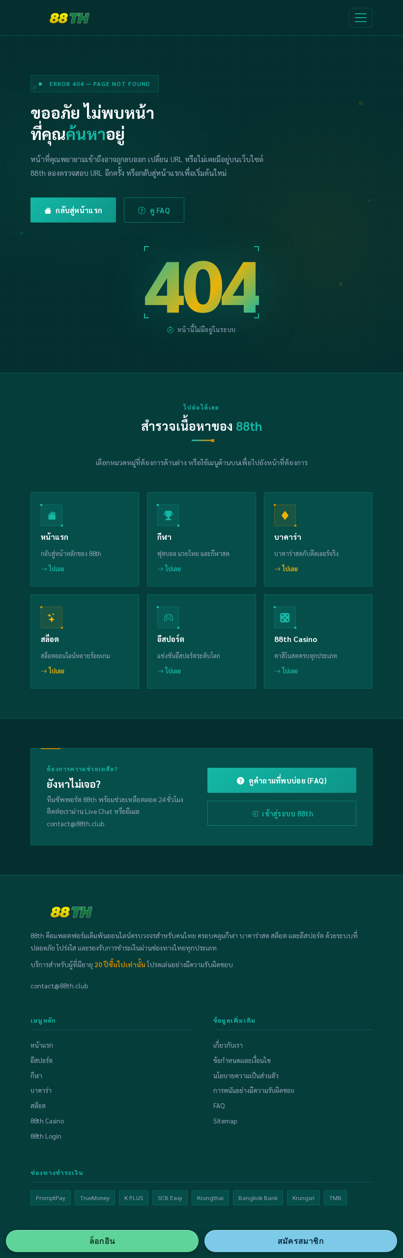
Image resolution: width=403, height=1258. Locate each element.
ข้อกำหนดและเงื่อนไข (242, 1060)
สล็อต (38, 1105)
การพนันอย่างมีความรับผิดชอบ (253, 1090)
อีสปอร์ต (41, 1060)
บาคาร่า (41, 1090)
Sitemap (225, 1121)
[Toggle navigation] (361, 18)
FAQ (219, 1105)
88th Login (45, 1136)
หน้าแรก (41, 1045)
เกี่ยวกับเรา (228, 1045)
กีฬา (36, 1075)
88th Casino (47, 1121)
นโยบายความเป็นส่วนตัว (246, 1075)
